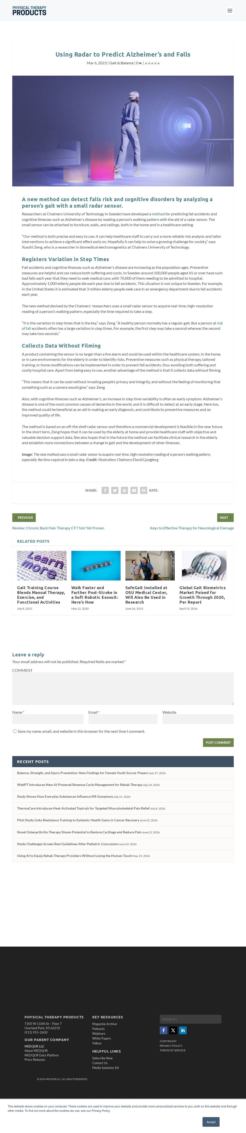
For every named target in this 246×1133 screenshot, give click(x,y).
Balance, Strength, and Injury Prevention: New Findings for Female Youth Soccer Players (82, 773)
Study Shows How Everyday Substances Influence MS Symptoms (65, 796)
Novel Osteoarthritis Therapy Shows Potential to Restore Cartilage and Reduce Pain (79, 832)
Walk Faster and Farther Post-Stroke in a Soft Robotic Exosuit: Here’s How (94, 595)
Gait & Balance (121, 62)
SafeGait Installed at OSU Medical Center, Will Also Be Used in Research (146, 595)
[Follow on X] (173, 1030)
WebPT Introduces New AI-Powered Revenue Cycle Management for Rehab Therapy (79, 785)
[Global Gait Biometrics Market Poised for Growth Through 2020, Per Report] (204, 565)
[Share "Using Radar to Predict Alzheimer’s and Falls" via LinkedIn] (124, 490)
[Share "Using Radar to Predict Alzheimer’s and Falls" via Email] (134, 490)
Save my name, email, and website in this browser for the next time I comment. (81, 731)
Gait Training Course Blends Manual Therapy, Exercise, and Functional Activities (41, 595)
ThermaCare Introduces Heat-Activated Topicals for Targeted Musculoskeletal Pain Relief (83, 808)
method (158, 213)
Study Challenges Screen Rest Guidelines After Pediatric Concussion (67, 844)
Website (169, 712)
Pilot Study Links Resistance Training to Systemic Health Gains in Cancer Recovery (78, 820)
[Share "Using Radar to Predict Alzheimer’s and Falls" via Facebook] (105, 490)
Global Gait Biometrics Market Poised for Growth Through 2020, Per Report (202, 595)
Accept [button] (211, 1122)
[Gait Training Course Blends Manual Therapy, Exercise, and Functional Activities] (41, 565)
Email (94, 712)
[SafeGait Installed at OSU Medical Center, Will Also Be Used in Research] (150, 565)
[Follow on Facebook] (163, 1030)
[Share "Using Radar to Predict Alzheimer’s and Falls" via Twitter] (115, 490)
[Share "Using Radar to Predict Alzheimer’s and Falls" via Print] (143, 490)
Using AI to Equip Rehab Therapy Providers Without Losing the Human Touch (74, 856)
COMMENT (22, 670)
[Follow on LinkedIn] (183, 1030)
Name (18, 712)
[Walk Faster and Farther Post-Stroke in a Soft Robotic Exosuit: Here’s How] (96, 565)
